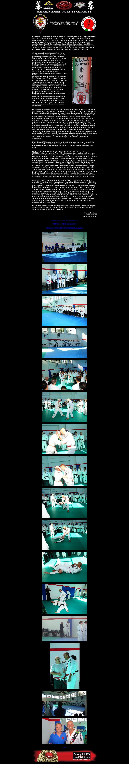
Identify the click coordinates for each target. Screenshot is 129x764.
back (64, 747)
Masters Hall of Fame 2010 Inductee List (64, 220)
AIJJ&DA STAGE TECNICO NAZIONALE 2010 (64, 228)
